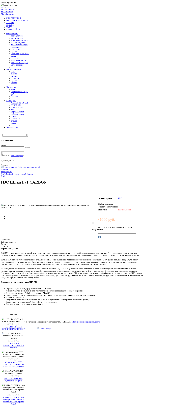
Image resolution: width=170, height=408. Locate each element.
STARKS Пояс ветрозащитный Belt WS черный (13, 345)
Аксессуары (11, 101)
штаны (14, 83)
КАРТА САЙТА (13, 29)
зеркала (14, 109)
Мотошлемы (11, 87)
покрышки (15, 49)
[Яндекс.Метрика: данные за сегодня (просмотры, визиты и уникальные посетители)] (45, 328)
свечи (13, 56)
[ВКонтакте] (99, 237)
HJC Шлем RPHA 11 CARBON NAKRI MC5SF (13, 328)
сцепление (15, 58)
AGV (13, 89)
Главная (4, 169)
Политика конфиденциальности (86, 322)
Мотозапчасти (12, 34)
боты (13, 71)
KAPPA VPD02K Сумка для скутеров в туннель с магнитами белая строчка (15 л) (13, 400)
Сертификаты (12, 127)
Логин (3, 145)
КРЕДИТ (10, 25)
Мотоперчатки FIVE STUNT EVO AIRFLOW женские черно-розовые (13, 364)
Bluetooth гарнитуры (19, 92)
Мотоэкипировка (13, 69)
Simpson (14, 96)
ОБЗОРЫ (10, 23)
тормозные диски (18, 60)
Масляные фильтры (19, 45)
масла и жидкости (18, 42)
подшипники (16, 47)
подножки (15, 118)
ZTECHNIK (16, 105)
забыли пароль (17, 156)
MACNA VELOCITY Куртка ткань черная (13, 379)
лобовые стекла (17, 114)
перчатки (15, 78)
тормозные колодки (19, 63)
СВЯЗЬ (9, 27)
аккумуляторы (17, 36)
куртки (14, 76)
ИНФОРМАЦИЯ (13, 18)
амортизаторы (17, 38)
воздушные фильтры (19, 40)
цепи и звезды (17, 65)
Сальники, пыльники (20, 54)
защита (14, 74)
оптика (14, 116)
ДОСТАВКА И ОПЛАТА (17, 20)
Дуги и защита (17, 107)
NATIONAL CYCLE (19, 103)
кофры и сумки (17, 112)
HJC (13, 94)
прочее (14, 51)
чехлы (13, 123)
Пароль (28, 148)
